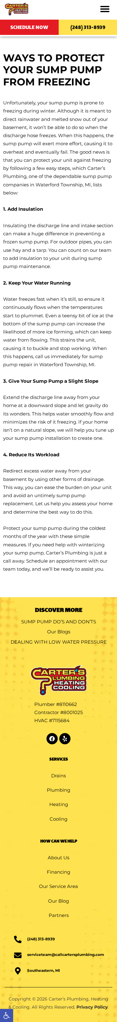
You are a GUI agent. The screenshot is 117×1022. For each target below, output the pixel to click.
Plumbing (58, 790)
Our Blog (58, 901)
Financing (58, 872)
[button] (6, 1015)
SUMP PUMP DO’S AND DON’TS (58, 622)
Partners (59, 915)
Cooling (58, 819)
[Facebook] (52, 738)
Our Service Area (58, 886)
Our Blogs (58, 632)
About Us (58, 858)
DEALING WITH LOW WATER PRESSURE (59, 642)
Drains (58, 776)
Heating (58, 804)
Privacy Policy (92, 1007)
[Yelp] (65, 738)
